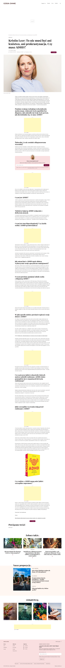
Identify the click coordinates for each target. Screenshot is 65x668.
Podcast (48, 3)
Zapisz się (46, 165)
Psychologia (14, 647)
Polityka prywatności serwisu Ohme (26, 663)
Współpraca (5, 647)
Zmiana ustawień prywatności (39, 663)
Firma (5, 644)
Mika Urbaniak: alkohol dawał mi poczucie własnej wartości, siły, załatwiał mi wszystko (30, 518)
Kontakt (56, 3)
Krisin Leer (10, 527)
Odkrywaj (14, 644)
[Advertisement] (32, 125)
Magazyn (43, 3)
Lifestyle (14, 645)
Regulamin (16, 663)
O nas (52, 3)
